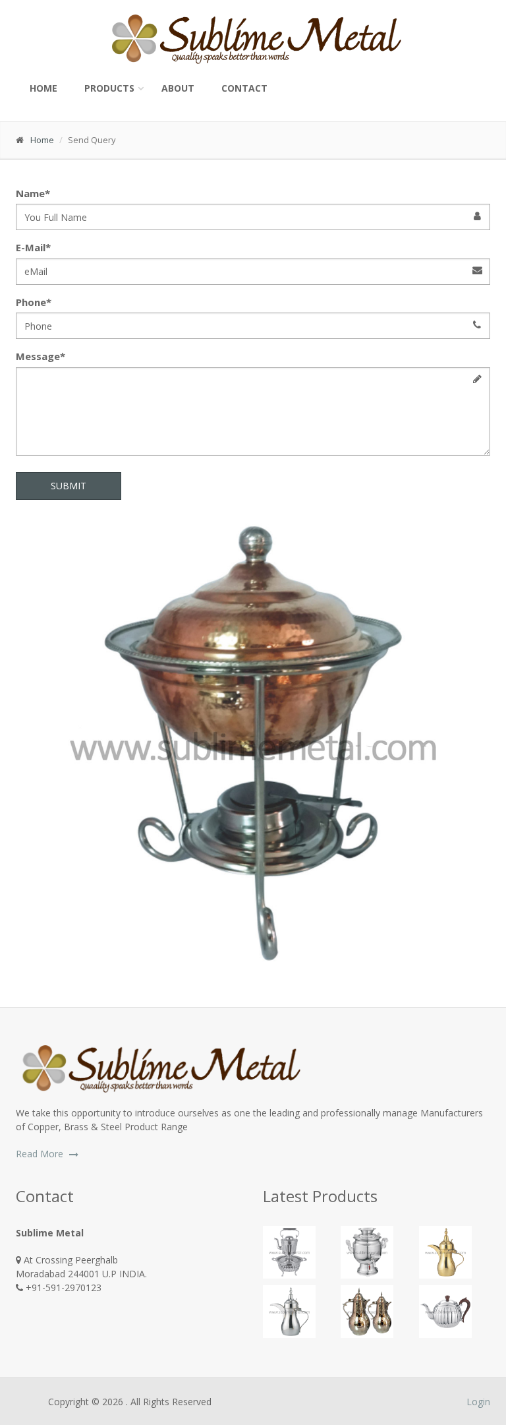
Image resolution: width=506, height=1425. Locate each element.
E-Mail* (33, 247)
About (177, 88)
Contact (244, 88)
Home (43, 88)
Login (478, 1401)
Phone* (33, 302)
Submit (68, 485)
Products (109, 88)
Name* (33, 193)
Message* (40, 356)
